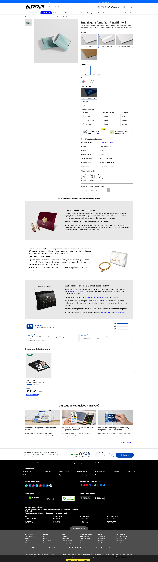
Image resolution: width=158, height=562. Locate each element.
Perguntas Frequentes (79, 463)
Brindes (100, 534)
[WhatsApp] (123, 7)
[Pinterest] (92, 485)
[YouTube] (86, 485)
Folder (27, 540)
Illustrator (83, 180)
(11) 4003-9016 (29, 518)
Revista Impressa (121, 534)
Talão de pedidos (85, 538)
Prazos (97, 475)
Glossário (34, 547)
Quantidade (100, 452)
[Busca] (98, 6)
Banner (45, 538)
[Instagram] (84, 485)
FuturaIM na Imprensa (101, 463)
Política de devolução (82, 475)
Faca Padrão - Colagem (105, 105)
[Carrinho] (131, 7)
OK (108, 190)
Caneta (82, 540)
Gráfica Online (29, 534)
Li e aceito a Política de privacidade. (78, 560)
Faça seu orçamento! (101, 1)
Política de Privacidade (30, 475)
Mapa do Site (27, 471)
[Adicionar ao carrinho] (111, 455)
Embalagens (101, 538)
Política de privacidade (120, 557)
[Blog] (98, 485)
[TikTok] (95, 485)
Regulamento (116, 471)
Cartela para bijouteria (68, 543)
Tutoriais (122, 463)
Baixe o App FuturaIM (88, 494)
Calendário (101, 536)
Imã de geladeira (66, 538)
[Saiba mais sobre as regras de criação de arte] (98, 133)
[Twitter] (104, 485)
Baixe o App (47, 471)
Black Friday (120, 543)
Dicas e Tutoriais (100, 471)
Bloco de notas (84, 536)
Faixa (44, 543)
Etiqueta (45, 534)
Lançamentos (120, 540)
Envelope (64, 536)
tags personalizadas (76, 291)
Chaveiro (82, 543)
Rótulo (45, 536)
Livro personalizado (122, 536)
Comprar (126, 455)
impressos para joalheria (94, 297)
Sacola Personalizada (86, 534)
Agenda (100, 540)
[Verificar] (34, 497)
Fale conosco (47, 475)
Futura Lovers (131, 471)
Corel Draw (92, 180)
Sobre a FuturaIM (64, 471)
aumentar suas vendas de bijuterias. (113, 312)
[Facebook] (101, 485)
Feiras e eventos (121, 538)
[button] (107, 29)
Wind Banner (47, 540)
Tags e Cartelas (30, 380)
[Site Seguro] (50, 498)
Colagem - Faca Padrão (88, 105)
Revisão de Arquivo (57, 463)
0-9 (110, 547)
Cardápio (101, 543)
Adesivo (27, 543)
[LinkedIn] (90, 485)
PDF (100, 180)
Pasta (63, 534)
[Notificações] (127, 7)
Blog (60, 475)
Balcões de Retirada (35, 463)
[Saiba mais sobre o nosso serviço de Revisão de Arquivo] (123, 133)
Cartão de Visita (29, 536)
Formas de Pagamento (33, 481)
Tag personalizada (67, 540)
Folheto (27, 538)
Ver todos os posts (126, 442)
